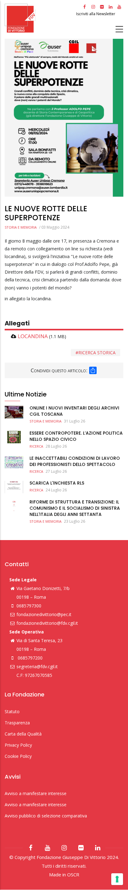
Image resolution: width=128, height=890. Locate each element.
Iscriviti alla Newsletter (96, 13)
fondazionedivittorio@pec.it (43, 614)
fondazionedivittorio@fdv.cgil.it (47, 623)
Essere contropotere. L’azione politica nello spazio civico (76, 436)
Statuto (12, 711)
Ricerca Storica (97, 353)
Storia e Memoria (21, 227)
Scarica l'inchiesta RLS (57, 483)
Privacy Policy (18, 745)
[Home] (40, 18)
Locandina (33, 336)
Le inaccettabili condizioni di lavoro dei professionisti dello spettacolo (75, 461)
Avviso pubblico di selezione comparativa (46, 816)
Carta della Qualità (23, 734)
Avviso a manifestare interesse (35, 793)
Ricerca (36, 446)
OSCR (73, 874)
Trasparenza (17, 723)
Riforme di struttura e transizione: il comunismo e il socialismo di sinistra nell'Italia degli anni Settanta (75, 508)
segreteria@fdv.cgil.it (37, 666)
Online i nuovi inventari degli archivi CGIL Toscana (74, 411)
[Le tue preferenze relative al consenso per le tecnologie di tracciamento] (117, 879)
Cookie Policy (18, 756)
